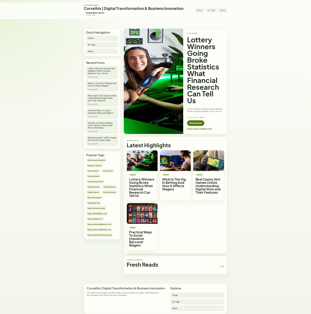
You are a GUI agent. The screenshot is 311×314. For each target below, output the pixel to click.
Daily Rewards (109, 187)
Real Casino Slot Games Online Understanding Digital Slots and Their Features (208, 185)
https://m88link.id (95, 219)
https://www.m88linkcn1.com (99, 224)
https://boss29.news (96, 208)
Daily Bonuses (93, 187)
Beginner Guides (95, 165)
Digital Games (93, 192)
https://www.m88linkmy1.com (100, 235)
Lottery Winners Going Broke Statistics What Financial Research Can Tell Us (141, 187)
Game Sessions (109, 192)
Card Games (108, 171)
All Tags (211, 10)
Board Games (93, 171)
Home (199, 10)
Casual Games (93, 176)
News (222, 10)
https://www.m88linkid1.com (99, 230)
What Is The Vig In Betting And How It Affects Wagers (174, 184)
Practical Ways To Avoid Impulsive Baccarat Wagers (140, 238)
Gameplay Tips (94, 203)
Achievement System (96, 160)
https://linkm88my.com (97, 214)
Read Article (196, 123)
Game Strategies (94, 198)
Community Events (95, 181)
